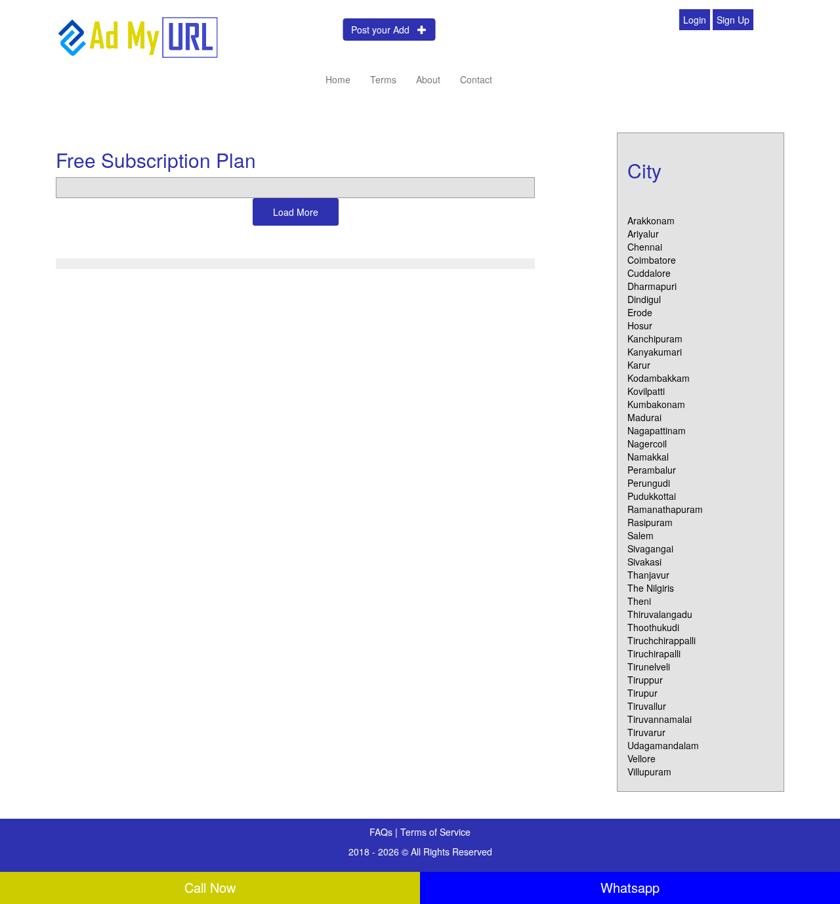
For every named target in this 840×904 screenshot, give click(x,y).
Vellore (641, 758)
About (428, 79)
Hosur (639, 325)
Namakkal (648, 456)
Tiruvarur (646, 732)
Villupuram (649, 771)
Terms (383, 79)
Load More (295, 211)
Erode (639, 312)
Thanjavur (648, 574)
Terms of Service (435, 831)
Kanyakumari (654, 351)
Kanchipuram (654, 338)
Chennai (644, 246)
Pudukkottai (651, 496)
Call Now (210, 887)
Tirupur (642, 692)
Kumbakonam (656, 404)
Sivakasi (644, 561)
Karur (638, 364)
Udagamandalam (663, 745)
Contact (476, 79)
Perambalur (651, 469)
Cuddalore (649, 272)
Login (694, 19)
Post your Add (384, 29)
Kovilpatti (646, 391)
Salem (640, 535)
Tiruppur (645, 679)
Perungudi (648, 482)
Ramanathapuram (665, 509)
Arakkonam (651, 220)
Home (338, 79)
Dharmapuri (652, 286)
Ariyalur (643, 233)
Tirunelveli (648, 666)
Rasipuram (650, 522)
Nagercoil (647, 443)
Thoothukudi (653, 627)
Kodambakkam (658, 377)
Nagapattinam (656, 430)
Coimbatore (651, 259)
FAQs (382, 831)
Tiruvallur (646, 705)
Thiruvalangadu (659, 614)
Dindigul (644, 299)
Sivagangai (650, 548)
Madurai (644, 417)
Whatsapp (630, 887)
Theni (639, 600)
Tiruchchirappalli (661, 640)
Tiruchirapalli (654, 653)
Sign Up (733, 19)
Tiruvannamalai (659, 719)
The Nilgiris (650, 587)
